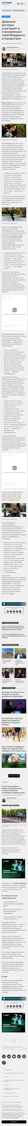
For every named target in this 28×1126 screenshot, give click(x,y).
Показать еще (14, 776)
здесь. (12, 593)
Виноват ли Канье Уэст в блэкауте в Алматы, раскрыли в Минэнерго (13, 694)
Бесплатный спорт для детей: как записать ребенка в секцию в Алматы (12, 721)
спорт (10, 805)
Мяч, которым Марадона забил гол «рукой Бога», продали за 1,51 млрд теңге (14, 749)
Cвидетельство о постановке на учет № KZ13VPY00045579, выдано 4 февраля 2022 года (12, 1110)
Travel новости (18, 10)
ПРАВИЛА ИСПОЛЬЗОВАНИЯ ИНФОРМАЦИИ (11, 1089)
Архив (6, 1076)
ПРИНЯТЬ (14, 1122)
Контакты (7, 1084)
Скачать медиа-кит (9, 1093)
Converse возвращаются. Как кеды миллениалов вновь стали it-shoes (14, 636)
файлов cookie (14, 1118)
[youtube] (14, 1056)
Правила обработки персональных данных (14, 1081)
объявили (5, 986)
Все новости (7, 10)
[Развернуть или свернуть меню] (25, 4)
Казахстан (5, 805)
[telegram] (9, 1056)
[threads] (24, 1056)
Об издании (7, 1069)
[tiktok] (19, 1056)
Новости (5, 782)
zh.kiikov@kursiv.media (11, 802)
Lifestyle (6, 4)
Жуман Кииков (11, 798)
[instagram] (4, 1056)
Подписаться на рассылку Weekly (13, 1047)
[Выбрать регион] (18, 4)
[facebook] (4, 1063)
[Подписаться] (25, 1049)
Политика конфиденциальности (14, 1073)
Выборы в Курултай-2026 (11, 1096)
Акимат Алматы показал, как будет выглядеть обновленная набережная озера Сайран (13, 627)
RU (21, 3)
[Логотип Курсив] (7, 3)
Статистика (16, 805)
